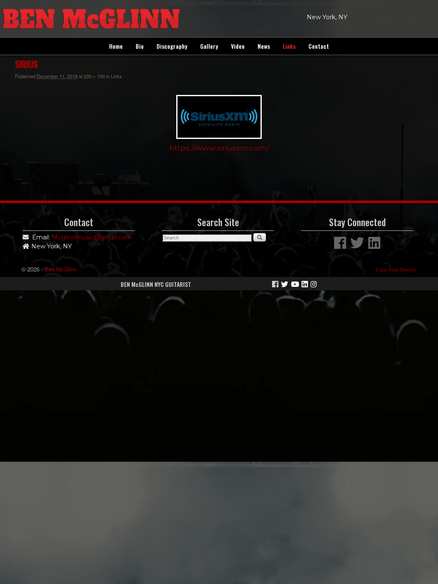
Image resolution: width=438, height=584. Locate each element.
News (263, 45)
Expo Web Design (396, 270)
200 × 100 (94, 76)
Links (289, 45)
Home (116, 45)
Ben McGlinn (60, 269)
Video (238, 45)
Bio (140, 45)
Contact (318, 45)
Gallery (209, 45)
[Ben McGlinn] (219, 18)
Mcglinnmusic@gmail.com (92, 237)
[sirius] (219, 117)
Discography (172, 45)
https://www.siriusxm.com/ (219, 147)
